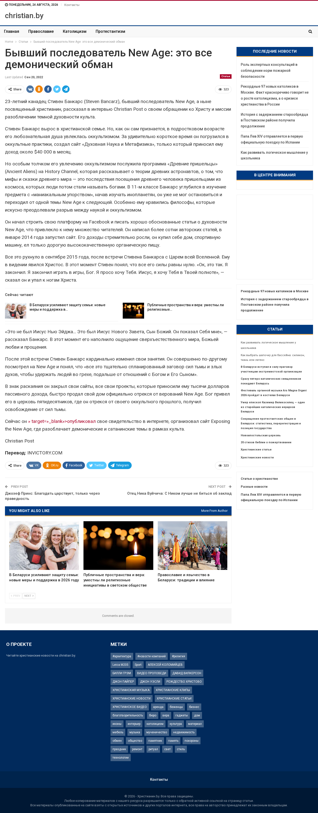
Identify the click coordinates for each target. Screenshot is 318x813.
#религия (178, 656)
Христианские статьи (256, 449)
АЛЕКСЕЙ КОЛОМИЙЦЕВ (165, 664)
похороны (192, 740)
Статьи (225, 76)
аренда (158, 707)
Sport (138, 664)
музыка (134, 732)
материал (195, 724)
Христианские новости (257, 457)
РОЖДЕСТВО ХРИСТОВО (184, 681)
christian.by (24, 15)
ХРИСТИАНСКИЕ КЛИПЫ (173, 690)
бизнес (194, 707)
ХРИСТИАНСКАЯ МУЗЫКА (131, 690)
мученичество (156, 732)
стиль (181, 749)
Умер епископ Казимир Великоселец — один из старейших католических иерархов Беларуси (273, 407)
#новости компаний (151, 656)
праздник (119, 749)
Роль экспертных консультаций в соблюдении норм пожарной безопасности (269, 70)
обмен (117, 740)
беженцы (176, 707)
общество (135, 740)
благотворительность (128, 715)
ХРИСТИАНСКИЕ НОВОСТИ (132, 698)
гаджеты (181, 715)
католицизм (155, 724)
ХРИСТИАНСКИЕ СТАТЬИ (174, 698)
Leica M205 (120, 664)
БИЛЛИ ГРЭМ (122, 673)
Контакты (72, 5)
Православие (41, 31)
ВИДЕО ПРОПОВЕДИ (151, 673)
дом (197, 715)
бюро (152, 715)
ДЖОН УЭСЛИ (150, 681)
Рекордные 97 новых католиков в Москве (275, 291)
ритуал (153, 749)
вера (165, 715)
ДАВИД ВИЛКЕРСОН (186, 673)
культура (176, 724)
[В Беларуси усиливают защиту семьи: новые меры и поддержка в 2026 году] (15, 311)
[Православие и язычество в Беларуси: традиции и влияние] (193, 545)
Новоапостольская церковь (261, 435)
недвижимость (184, 732)
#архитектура (122, 656)
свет (167, 749)
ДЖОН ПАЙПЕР (123, 681)
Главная (11, 31)
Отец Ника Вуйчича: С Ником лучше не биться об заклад (179, 493)
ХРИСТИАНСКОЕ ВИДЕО (130, 707)
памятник (155, 740)
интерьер (134, 724)
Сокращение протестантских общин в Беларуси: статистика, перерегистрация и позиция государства (271, 423)
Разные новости (254, 486)
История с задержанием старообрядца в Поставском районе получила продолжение (274, 120)
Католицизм (74, 31)
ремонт (137, 749)
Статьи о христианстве (259, 478)
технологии (121, 757)
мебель (118, 732)
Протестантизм (110, 31)
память (173, 740)
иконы (117, 724)
